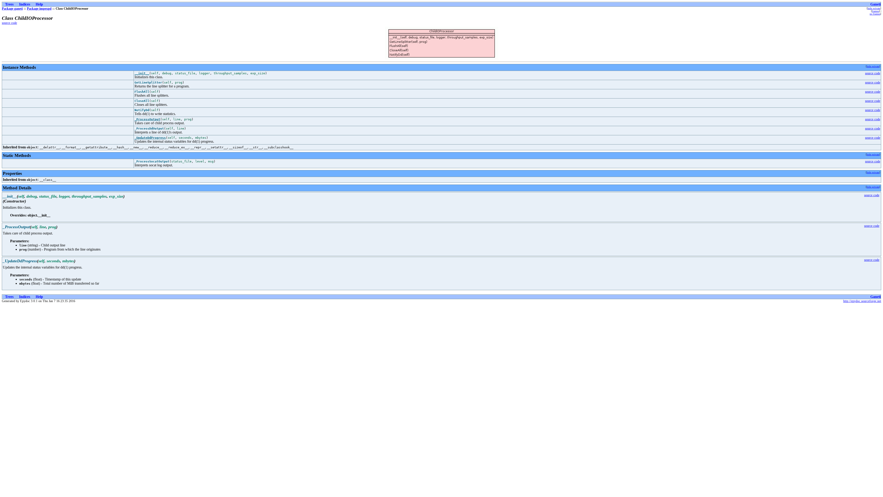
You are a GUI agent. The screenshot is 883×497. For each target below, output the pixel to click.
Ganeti (875, 4)
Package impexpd (39, 8)
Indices (24, 4)
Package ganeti (12, 8)
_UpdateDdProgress (150, 137)
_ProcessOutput (147, 119)
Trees (9, 4)
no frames (875, 13)
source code (9, 23)
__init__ (142, 73)
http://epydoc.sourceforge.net (862, 301)
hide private (874, 8)
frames (875, 11)
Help (39, 4)
